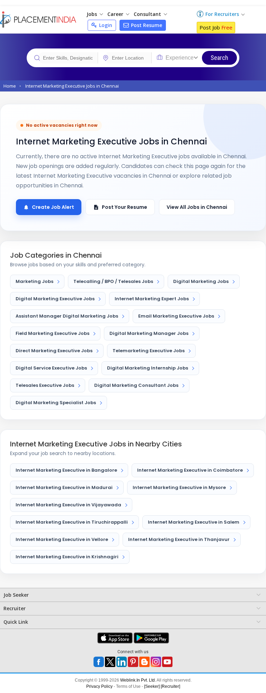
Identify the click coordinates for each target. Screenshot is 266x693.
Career (116, 14)
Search (219, 57)
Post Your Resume (124, 207)
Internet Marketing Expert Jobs (152, 298)
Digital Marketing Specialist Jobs (56, 402)
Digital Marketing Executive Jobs (55, 298)
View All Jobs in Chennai (197, 207)
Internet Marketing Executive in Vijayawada (68, 504)
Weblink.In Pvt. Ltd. (138, 680)
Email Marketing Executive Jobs (176, 316)
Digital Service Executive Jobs (51, 368)
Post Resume (146, 25)
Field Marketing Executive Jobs (52, 333)
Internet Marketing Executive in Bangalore (66, 470)
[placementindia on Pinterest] (133, 662)
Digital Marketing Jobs (201, 281)
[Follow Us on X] (110, 662)
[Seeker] (152, 686)
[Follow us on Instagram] (156, 662)
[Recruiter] (170, 686)
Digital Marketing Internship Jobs (147, 368)
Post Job (216, 27)
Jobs (92, 14)
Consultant (148, 14)
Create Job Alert (53, 207)
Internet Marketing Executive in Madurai (64, 487)
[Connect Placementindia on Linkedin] (121, 662)
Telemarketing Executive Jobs (149, 350)
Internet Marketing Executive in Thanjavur (179, 539)
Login (105, 25)
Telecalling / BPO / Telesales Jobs (113, 281)
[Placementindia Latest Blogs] (144, 662)
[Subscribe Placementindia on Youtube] (167, 662)
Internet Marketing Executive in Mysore (179, 487)
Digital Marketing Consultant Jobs (136, 385)
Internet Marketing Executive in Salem (193, 522)
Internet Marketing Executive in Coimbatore (190, 470)
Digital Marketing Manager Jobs (148, 333)
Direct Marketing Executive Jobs (54, 350)
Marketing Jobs (34, 281)
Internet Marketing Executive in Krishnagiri (67, 556)
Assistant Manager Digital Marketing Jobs (67, 316)
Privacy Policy (99, 686)
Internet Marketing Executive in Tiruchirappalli (72, 522)
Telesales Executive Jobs (45, 385)
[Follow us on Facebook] (99, 662)
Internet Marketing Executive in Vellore (62, 539)
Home (9, 86)
